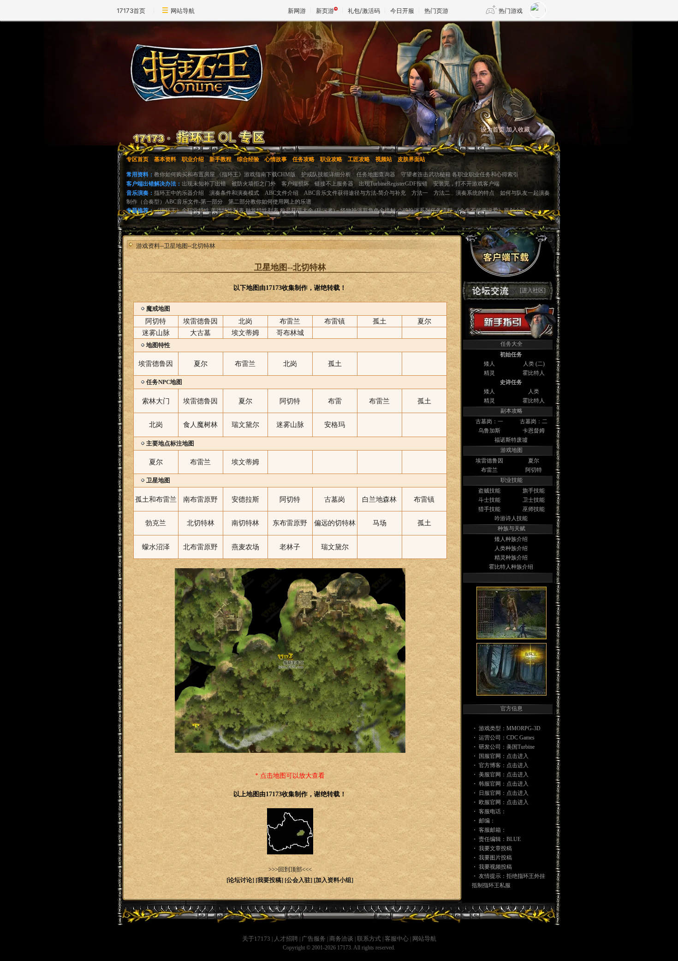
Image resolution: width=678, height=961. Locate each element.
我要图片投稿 (495, 857)
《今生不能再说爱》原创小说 (490, 210)
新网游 (297, 10)
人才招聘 (286, 938)
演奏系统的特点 (475, 193)
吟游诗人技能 (511, 518)
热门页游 (436, 10)
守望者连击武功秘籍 (426, 174)
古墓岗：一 (489, 421)
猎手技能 (489, 509)
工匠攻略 (359, 159)
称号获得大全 (297, 210)
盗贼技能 (489, 490)
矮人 (489, 363)
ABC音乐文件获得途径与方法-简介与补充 (355, 193)
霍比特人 (534, 373)
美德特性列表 (227, 210)
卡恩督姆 (534, 430)
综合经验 (248, 159)
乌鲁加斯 (489, 430)
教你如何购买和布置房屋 (184, 174)
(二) (540, 363)
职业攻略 (331, 159)
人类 (528, 363)
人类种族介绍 (511, 548)
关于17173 (256, 938)
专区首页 (137, 159)
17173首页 (131, 10)
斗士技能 (489, 500)
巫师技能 (534, 509)
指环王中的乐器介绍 (179, 193)
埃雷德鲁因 (489, 460)
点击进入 (517, 756)
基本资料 (165, 159)
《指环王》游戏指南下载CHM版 (256, 174)
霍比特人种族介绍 (511, 567)
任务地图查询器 (376, 174)
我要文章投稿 (495, 848)
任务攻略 (303, 159)
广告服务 (314, 938)
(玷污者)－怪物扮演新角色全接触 (355, 210)
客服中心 (397, 938)
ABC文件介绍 (281, 193)
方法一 (419, 193)
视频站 (383, 159)
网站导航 (183, 10)
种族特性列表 (262, 210)
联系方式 (369, 938)
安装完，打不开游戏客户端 (466, 183)
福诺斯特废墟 (511, 440)
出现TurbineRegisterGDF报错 (393, 183)
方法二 (442, 193)
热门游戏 (511, 10)
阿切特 (533, 470)
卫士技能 (534, 500)
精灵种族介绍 (511, 557)
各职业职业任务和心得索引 (485, 174)
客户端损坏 (295, 183)
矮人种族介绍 (511, 539)
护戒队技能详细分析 (326, 174)
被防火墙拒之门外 (254, 183)
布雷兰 (489, 470)
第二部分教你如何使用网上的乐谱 (269, 201)
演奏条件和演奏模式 (234, 193)
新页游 (325, 10)
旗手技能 (534, 490)
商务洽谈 (341, 938)
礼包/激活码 (364, 10)
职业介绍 (193, 159)
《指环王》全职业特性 (181, 210)
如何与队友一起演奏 (525, 193)
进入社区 (533, 290)
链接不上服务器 (334, 183)
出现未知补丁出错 (204, 183)
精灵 (489, 373)
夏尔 (533, 460)
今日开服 (402, 10)
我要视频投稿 (495, 867)
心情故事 (276, 159)
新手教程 (220, 159)
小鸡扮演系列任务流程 (425, 210)
